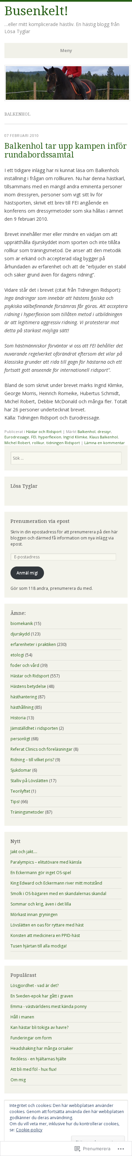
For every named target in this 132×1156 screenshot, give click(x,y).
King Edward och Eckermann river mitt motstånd (56, 883)
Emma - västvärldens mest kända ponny (48, 1006)
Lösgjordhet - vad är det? (34, 985)
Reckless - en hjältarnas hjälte (38, 1059)
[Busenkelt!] (67, 99)
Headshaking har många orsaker (41, 1048)
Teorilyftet (20, 791)
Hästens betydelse (28, 686)
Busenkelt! (36, 11)
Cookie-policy (29, 1130)
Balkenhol (86, 431)
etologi (17, 655)
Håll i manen (22, 1017)
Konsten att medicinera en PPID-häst (45, 935)
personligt (20, 739)
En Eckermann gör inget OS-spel (40, 872)
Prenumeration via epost (39, 521)
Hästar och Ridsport (44, 431)
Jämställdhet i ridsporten (34, 728)
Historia (18, 718)
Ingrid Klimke (75, 436)
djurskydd (20, 634)
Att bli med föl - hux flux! (33, 1069)
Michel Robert (17, 442)
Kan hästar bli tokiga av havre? (39, 1027)
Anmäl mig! (27, 573)
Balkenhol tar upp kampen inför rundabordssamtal (65, 150)
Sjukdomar (20, 770)
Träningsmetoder (27, 812)
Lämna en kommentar (104, 442)
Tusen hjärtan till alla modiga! (38, 946)
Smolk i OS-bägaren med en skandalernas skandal (58, 893)
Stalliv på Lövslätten (29, 781)
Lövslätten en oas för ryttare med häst (47, 925)
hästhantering (23, 697)
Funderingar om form (31, 1038)
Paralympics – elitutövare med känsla (46, 862)
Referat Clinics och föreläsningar (41, 749)
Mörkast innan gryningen (34, 914)
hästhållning (22, 707)
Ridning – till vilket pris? (32, 760)
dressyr (104, 431)
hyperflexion (49, 436)
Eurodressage (16, 436)
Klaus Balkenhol (103, 436)
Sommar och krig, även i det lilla (40, 904)
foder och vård (24, 665)
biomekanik (21, 623)
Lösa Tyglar (24, 486)
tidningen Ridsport (63, 442)
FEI (33, 436)
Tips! (15, 801)
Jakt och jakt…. (23, 851)
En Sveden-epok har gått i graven (41, 996)
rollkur (38, 442)
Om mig (18, 1080)
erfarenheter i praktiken (33, 644)
